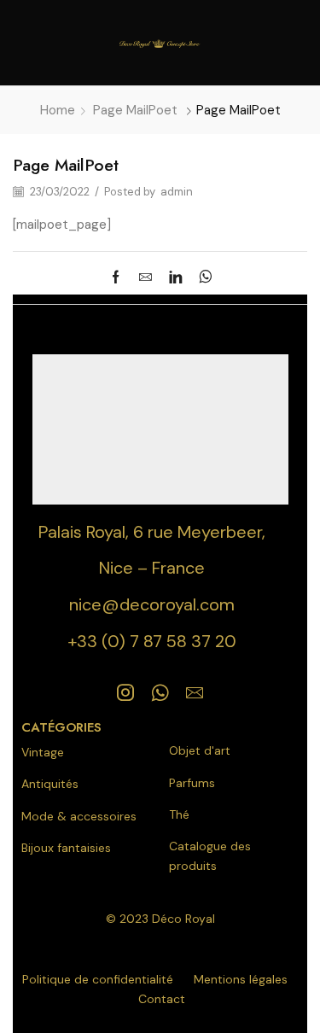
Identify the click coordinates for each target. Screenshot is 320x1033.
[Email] (194, 692)
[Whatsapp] (160, 692)
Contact (161, 999)
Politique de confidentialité (97, 979)
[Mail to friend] (145, 278)
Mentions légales (241, 979)
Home (57, 110)
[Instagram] (125, 692)
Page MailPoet (135, 110)
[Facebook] (120, 278)
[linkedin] (175, 278)
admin (176, 191)
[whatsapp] (201, 278)
